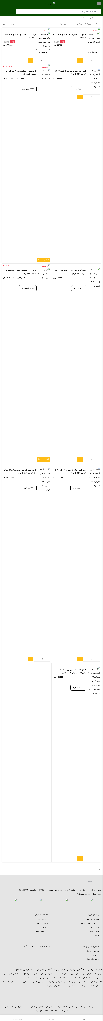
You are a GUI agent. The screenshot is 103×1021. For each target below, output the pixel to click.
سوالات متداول (93, 931)
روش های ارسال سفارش (90, 923)
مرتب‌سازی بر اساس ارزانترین (87, 24)
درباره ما (96, 955)
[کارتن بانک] (50, 4)
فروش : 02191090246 (45, 890)
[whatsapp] (29, 952)
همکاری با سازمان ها (91, 951)
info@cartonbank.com (83, 894)
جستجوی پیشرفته (65, 24)
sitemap (96, 935)
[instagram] (46, 952)
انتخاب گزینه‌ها (43, 260)
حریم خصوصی (43, 919)
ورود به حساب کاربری (10, 11)
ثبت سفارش (94, 927)
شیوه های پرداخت (92, 919)
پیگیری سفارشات (42, 923)
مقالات (45, 927)
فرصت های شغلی (92, 959)
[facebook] (38, 952)
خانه (100, 18)
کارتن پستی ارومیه (41, 931)
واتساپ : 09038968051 (27, 890)
